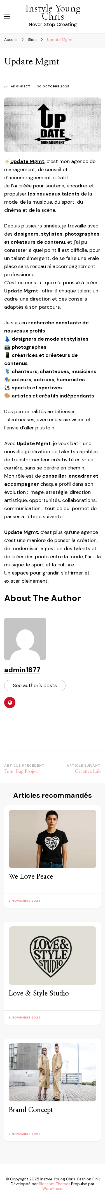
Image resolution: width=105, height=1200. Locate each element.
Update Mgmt (27, 161)
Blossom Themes (54, 1183)
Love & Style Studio (39, 993)
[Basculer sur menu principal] (7, 16)
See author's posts (35, 685)
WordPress (52, 1188)
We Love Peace (31, 876)
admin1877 (20, 86)
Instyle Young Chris (52, 12)
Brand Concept (31, 1110)
